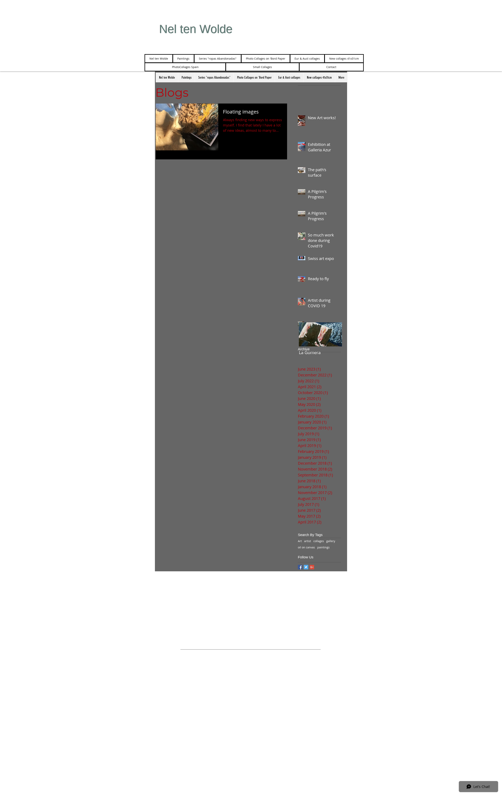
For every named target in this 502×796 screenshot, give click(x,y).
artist (307, 541)
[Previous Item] (305, 334)
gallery (330, 541)
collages (318, 541)
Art (300, 541)
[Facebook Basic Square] (300, 567)
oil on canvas (306, 547)
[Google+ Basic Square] (312, 567)
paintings (323, 547)
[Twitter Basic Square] (306, 567)
